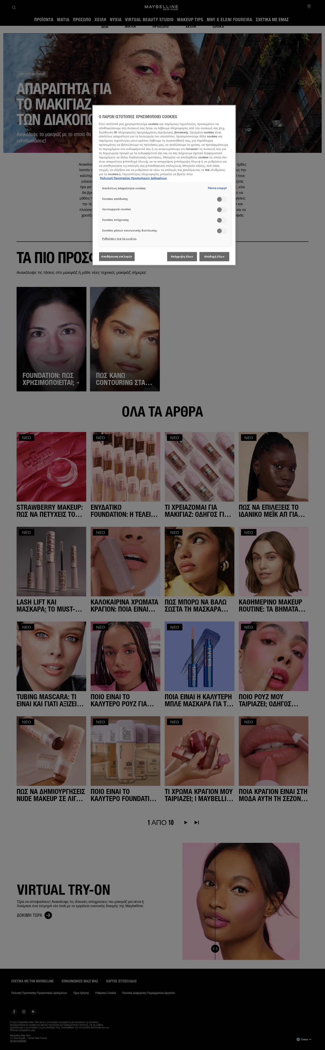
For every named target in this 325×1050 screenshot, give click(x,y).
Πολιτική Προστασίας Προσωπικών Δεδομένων (133, 178)
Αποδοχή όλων (214, 256)
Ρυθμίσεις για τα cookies (119, 238)
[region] (164, 185)
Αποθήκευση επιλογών (116, 256)
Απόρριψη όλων (182, 256)
